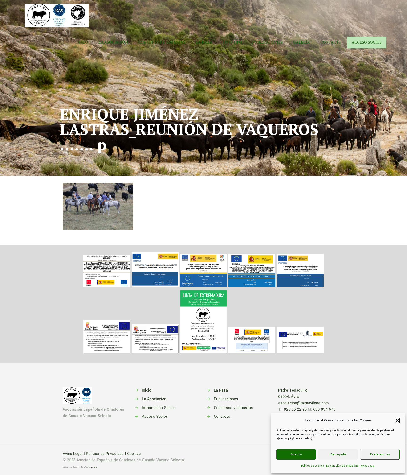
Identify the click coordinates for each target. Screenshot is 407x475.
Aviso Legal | (74, 453)
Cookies (134, 453)
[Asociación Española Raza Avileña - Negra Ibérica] (57, 14)
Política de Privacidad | (106, 453)
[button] (397, 420)
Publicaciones (226, 399)
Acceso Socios (155, 416)
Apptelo (93, 467)
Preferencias (380, 454)
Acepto (296, 454)
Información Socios (159, 407)
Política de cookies (312, 465)
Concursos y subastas (233, 407)
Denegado (338, 454)
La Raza (221, 390)
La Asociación (154, 399)
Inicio (146, 390)
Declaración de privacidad (342, 465)
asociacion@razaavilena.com (303, 403)
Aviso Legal (368, 465)
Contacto (222, 416)
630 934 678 (324, 409)
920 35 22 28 (295, 409)
